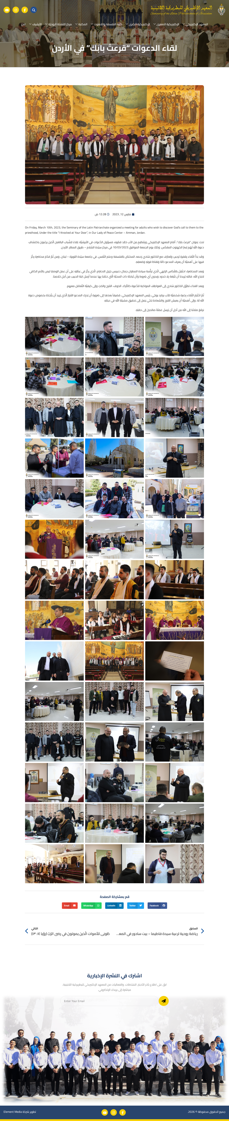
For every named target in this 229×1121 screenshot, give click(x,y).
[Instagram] (16, 10)
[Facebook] (24, 10)
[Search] (33, 10)
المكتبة (82, 24)
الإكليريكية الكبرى (139, 24)
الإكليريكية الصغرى (168, 24)
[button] (157, 905)
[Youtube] (7, 10)
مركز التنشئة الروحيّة (60, 24)
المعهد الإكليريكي (197, 24)
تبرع (23, 24)
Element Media (13, 1111)
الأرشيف (37, 24)
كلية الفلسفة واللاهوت (108, 24)
